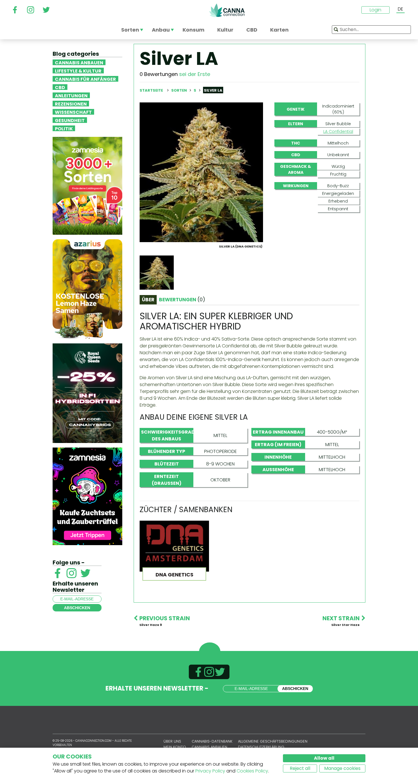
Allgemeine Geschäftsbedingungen (272, 741)
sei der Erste (194, 74)
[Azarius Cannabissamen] (87, 288)
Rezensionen (71, 103)
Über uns (172, 741)
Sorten (179, 90)
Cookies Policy (252, 771)
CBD (60, 87)
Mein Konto (175, 747)
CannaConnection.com (227, 10)
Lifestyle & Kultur (78, 70)
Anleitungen (71, 95)
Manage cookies (342, 768)
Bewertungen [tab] (182, 299)
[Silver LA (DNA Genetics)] (201, 172)
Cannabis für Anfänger (85, 79)
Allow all (324, 758)
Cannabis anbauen (79, 62)
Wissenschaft (73, 112)
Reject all (300, 768)
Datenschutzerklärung (261, 747)
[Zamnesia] (87, 185)
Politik (64, 128)
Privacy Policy (210, 771)
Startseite (151, 90)
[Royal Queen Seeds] (87, 393)
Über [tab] (148, 299)
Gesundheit (70, 120)
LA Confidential (338, 131)
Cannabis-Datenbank (212, 741)
